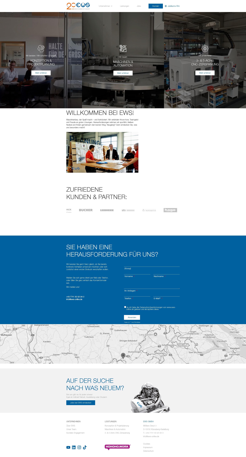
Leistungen (124, 6)
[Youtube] (68, 447)
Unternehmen (104, 6)
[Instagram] (79, 447)
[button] (102, 152)
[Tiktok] (85, 447)
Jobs (139, 6)
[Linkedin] (74, 447)
